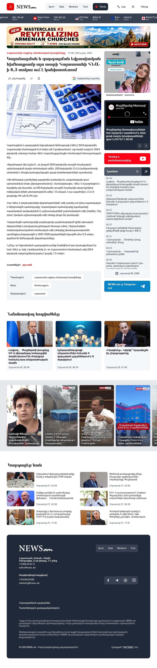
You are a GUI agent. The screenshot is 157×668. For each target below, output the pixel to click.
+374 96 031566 (26, 579)
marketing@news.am (29, 583)
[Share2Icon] (31, 78)
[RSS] (137, 171)
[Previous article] (139, 145)
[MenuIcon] (10, 6)
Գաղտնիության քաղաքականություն (39, 607)
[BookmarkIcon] (39, 78)
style (61, 7)
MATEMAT (128, 647)
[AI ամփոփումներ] (146, 171)
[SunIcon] (133, 6)
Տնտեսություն (41, 285)
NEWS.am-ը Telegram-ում (122, 286)
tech (85, 7)
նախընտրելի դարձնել (88, 78)
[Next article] (146, 145)
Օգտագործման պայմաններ (34, 602)
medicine (73, 7)
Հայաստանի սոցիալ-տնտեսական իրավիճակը (36, 53)
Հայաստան (40, 293)
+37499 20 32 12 (27, 564)
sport (51, 7)
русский (27, 265)
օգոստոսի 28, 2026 (129, 273)
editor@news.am (27, 567)
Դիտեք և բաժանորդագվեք (119, 158)
